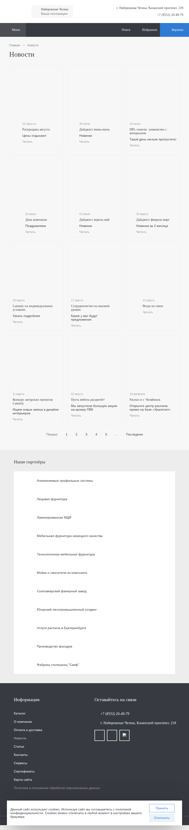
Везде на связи (153, 306)
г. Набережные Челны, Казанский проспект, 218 (138, 723)
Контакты (21, 755)
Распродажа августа (36, 129)
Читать (27, 141)
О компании (23, 721)
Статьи (19, 746)
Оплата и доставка (28, 730)
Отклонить (162, 818)
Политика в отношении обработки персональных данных (57, 788)
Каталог (20, 713)
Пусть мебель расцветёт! (88, 399)
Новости (20, 738)
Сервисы (20, 763)
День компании (36, 219)
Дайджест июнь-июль (94, 129)
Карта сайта (23, 779)
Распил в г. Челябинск (145, 399)
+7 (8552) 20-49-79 (170, 15)
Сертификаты (24, 771)
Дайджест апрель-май (94, 219)
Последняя (134, 434)
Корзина (177, 30)
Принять (162, 808)
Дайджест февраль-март (152, 219)
